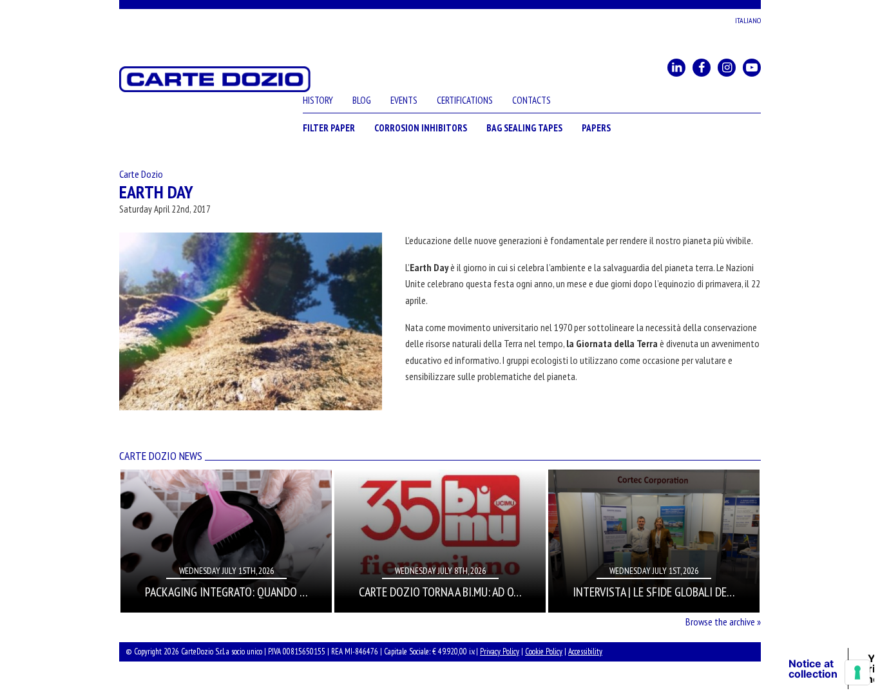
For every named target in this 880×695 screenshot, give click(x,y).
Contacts (531, 100)
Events (403, 100)
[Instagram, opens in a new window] (727, 68)
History (318, 100)
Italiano (748, 20)
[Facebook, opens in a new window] (702, 68)
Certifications (465, 100)
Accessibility (585, 651)
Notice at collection (813, 668)
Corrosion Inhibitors (420, 128)
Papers (596, 128)
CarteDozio (215, 79)
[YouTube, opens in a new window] (752, 68)
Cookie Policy (543, 651)
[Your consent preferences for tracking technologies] (857, 672)
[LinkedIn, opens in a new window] (676, 68)
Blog (361, 100)
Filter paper (329, 128)
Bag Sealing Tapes (524, 128)
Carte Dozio (141, 173)
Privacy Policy (499, 651)
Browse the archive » (723, 621)
